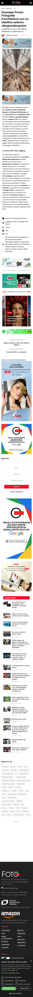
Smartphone (25, 811)
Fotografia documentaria (23, 780)
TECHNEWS (5, 930)
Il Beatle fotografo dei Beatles (19, 740)
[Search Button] (31, 2)
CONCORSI (21, 933)
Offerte (18, 808)
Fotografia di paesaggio (8, 780)
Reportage (5, 811)
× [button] (31, 961)
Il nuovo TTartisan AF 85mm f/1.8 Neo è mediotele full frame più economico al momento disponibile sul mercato (21, 729)
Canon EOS (5, 770)
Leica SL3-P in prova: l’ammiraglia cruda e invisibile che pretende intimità (19, 604)
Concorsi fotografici (7, 773)
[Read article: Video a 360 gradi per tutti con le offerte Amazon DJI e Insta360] (7, 699)
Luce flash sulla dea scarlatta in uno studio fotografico (15, 318)
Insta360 (14, 790)
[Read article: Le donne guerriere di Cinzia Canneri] (7, 667)
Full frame (18, 787)
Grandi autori (5, 790)
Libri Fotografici (22, 794)
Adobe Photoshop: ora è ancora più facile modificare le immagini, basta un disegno (20, 676)
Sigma (18, 811)
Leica (3, 794)
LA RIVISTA (21, 945)
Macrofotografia (12, 797)
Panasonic (24, 808)
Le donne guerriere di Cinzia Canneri (21, 666)
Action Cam (5, 766)
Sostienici (26, 881)
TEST (3, 933)
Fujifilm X (11, 787)
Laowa (27, 790)
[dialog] (16, 978)
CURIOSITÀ (5, 945)
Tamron (28, 814)
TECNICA (4, 942)
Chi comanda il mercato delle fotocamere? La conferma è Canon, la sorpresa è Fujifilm (19, 656)
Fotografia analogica (7, 777)
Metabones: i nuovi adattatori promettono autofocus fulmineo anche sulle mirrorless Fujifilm (20, 710)
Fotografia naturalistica (8, 784)
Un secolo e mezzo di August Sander (18, 633)
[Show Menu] (2, 2)
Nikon (22, 804)
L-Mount (21, 790)
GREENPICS (21, 942)
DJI (16, 773)
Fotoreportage (21, 784)
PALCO (14, 8)
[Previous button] (3, 311)
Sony (3, 814)
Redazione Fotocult (12, 35)
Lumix (3, 797)
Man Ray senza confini (19, 719)
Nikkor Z (16, 804)
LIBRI (19, 936)
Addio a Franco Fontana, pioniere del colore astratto (20, 615)
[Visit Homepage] (16, 3)
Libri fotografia (11, 794)
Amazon (13, 766)
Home (2, 8)
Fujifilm (4, 787)
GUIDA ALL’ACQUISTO (6, 937)
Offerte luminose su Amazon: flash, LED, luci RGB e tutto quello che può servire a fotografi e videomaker (20, 643)
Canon (26, 766)
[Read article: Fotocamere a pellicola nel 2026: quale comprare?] (7, 749)
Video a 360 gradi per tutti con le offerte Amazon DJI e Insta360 (20, 699)
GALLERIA (8, 8)
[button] (16, 973)
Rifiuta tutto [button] (24, 988)
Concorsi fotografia (24, 770)
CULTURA (5, 948)
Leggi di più (15, 970)
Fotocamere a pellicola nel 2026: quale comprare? (20, 749)
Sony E (9, 814)
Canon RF (13, 770)
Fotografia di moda (20, 777)
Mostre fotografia (6, 804)
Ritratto (12, 811)
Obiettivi (11, 808)
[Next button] (29, 311)
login (7, 360)
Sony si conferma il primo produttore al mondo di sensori (20, 624)
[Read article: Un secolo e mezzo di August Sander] (7, 633)
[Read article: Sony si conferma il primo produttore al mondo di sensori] (7, 623)
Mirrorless (19, 801)
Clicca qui (23, 892)
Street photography (19, 814)
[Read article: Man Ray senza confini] (7, 720)
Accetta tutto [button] (8, 988)
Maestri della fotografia (8, 801)
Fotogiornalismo (24, 773)
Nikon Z (4, 808)
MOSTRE (20, 930)
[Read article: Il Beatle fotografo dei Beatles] (7, 741)
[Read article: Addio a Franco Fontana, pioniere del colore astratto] (7, 615)
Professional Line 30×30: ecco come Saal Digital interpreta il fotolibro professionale (19, 688)
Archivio (20, 766)
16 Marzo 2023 (25, 35)
